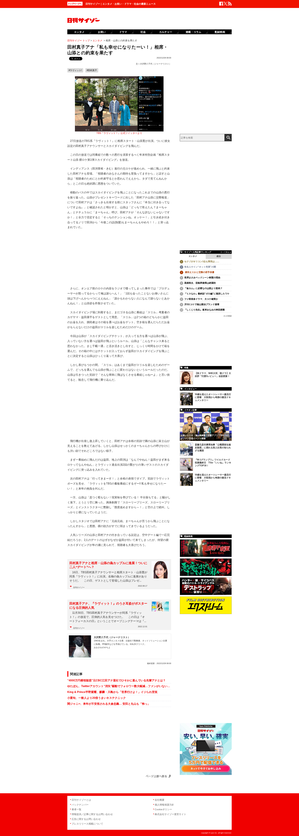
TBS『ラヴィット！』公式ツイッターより (119, 133)
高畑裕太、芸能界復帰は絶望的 (200, 283)
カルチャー (165, 31)
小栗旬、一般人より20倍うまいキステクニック (96, 697)
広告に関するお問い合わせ (86, 819)
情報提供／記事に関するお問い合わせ (92, 814)
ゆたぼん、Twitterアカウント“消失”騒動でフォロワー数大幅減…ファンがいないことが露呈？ (119, 686)
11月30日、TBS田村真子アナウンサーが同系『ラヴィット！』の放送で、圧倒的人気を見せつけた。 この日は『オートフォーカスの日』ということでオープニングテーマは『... (107, 617)
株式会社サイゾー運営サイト (170, 814)
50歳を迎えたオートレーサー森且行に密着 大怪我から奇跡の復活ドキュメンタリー (213, 397)
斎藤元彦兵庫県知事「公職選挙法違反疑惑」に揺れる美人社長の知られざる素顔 (213, 447)
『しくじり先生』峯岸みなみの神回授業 (204, 309)
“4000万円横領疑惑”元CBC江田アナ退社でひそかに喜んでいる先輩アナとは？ (116, 680)
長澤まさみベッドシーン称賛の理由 (202, 277)
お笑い (102, 31)
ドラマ (123, 31)
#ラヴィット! (75, 70)
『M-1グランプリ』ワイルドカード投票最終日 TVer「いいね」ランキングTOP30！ (213, 462)
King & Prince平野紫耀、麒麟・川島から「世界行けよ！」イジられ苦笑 (112, 692)
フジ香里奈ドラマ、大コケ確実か (201, 299)
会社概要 (159, 799)
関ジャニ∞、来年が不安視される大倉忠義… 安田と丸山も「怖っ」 (108, 703)
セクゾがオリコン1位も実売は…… (201, 261)
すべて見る (224, 252)
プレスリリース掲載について (87, 823)
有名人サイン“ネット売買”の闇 (200, 267)
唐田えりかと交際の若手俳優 (199, 272)
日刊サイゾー (79, 587)
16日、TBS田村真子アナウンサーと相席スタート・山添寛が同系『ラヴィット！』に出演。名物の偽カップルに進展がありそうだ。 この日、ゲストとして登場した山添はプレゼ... (108, 576)
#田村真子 (92, 70)
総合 (219, 256)
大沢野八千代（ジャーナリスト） (155, 64)
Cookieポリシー (163, 809)
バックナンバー (80, 804)
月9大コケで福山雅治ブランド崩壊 (201, 304)
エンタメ (193, 256)
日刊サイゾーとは (81, 799)
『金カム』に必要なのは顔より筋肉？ (203, 288)
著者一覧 (76, 809)
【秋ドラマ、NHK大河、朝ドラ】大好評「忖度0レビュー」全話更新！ (213, 374)
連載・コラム (193, 31)
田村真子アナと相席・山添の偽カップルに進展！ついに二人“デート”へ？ (108, 565)
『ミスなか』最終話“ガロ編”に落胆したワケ (206, 293)
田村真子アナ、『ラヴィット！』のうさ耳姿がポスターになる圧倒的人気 (108, 605)
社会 (143, 31)
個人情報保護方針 (164, 804)
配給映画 (220, 31)
